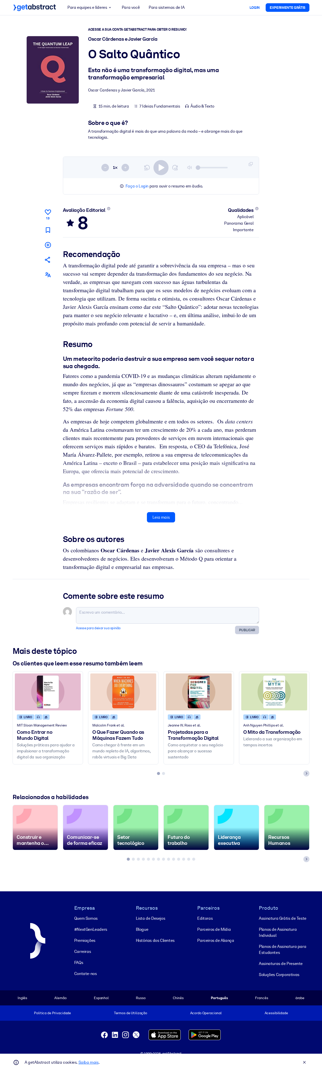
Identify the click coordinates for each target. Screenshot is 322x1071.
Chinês (178, 998)
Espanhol (101, 998)
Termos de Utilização (130, 1013)
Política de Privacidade (52, 1013)
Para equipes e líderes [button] (87, 7)
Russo (140, 998)
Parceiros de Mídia (214, 929)
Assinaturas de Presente (281, 963)
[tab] (158, 773)
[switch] (161, 167)
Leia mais (161, 517)
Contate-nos (85, 973)
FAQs (78, 962)
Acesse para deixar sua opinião (98, 628)
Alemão (60, 998)
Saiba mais (88, 1062)
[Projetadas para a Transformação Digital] (199, 691)
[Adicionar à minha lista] (48, 244)
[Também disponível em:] (48, 274)
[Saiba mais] (108, 209)
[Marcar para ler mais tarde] (48, 230)
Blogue (142, 929)
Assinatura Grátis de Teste (282, 918)
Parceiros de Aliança (215, 940)
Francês (261, 998)
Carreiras (82, 951)
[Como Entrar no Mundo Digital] (48, 691)
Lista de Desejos (150, 918)
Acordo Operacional (206, 1013)
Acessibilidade (276, 1013)
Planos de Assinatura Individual (278, 932)
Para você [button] (131, 7)
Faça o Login (137, 186)
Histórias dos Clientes (155, 940)
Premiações (84, 940)
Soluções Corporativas (279, 974)
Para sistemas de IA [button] (166, 7)
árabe (299, 998)
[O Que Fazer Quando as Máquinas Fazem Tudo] (123, 691)
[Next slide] (306, 773)
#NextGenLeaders (90, 929)
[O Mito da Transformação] (274, 691)
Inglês (22, 998)
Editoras (205, 918)
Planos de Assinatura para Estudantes (282, 949)
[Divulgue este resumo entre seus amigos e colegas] (48, 259)
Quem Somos (86, 918)
